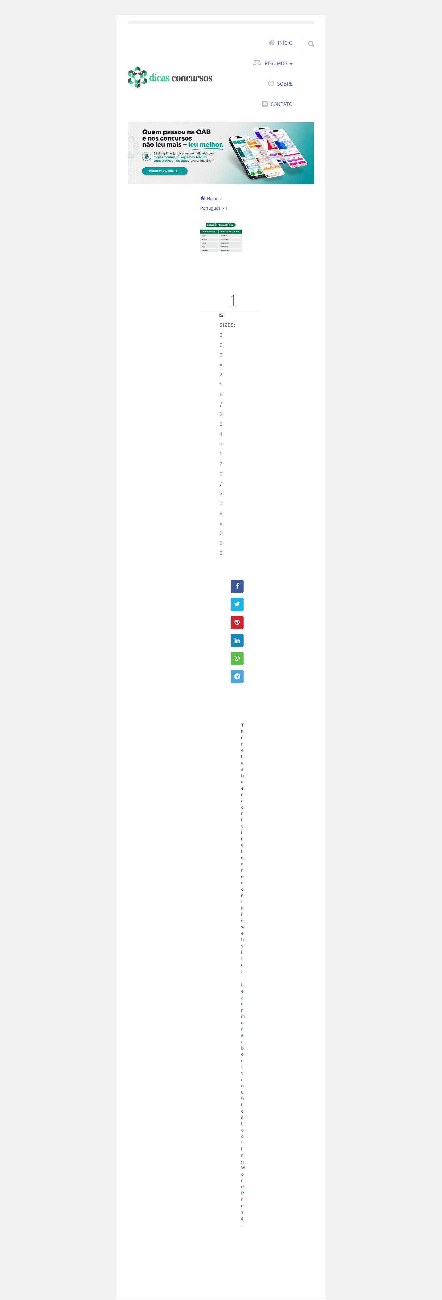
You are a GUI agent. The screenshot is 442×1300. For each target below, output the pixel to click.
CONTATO (282, 104)
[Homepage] (170, 77)
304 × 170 (221, 444)
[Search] (305, 36)
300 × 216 (221, 364)
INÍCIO (285, 43)
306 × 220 (221, 523)
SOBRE (285, 84)
